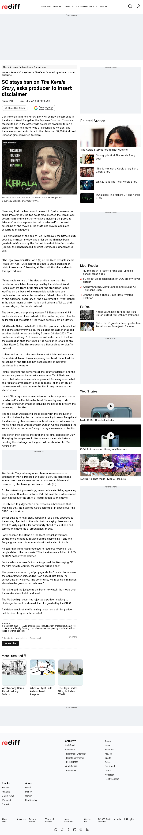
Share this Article (16, 108)
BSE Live (6, 787)
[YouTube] (81, 830)
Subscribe (10, 643)
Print (74, 637)
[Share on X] (62, 830)
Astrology (109, 775)
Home (43, 6)
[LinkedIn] (87, 830)
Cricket (108, 762)
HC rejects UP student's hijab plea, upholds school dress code (108, 272)
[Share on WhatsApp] (55, 830)
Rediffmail (70, 745)
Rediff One (70, 749)
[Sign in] (138, 6)
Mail (49, 6)
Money (67, 6)
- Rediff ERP (70, 770)
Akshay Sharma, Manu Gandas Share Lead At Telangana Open (109, 288)
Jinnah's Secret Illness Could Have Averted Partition (108, 296)
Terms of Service (49, 820)
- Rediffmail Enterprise (75, 754)
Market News (8, 796)
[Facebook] (68, 830)
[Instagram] (74, 830)
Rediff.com (111, 819)
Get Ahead (110, 766)
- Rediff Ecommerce (74, 758)
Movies (108, 754)
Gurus (91, 6)
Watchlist (6, 800)
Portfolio (6, 804)
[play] (110, 406)
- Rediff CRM (71, 766)
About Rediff (4, 820)
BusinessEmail (82, 6)
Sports (108, 758)
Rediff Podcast (112, 779)
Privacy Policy (32, 820)
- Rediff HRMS (71, 762)
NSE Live (6, 792)
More (102, 6)
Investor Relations (68, 820)
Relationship (31, 800)
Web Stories (88, 391)
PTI (11, 101)
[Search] (130, 6)
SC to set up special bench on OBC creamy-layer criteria (111, 280)
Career (28, 796)
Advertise (21, 819)
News (55, 6)
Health (28, 787)
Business (109, 749)
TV (96, 6)
